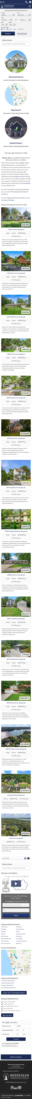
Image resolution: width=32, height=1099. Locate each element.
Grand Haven (4, 926)
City (18, 13)
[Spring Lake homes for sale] (16, 61)
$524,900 (25, 614)
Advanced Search (22, 33)
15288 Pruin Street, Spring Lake (16, 575)
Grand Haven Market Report (8, 980)
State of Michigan (8, 200)
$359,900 (25, 654)
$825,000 (25, 268)
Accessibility (27, 1095)
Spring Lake (19, 926)
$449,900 (24, 698)
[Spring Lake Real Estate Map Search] (16, 94)
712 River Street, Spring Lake (16, 229)
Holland (18, 931)
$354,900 (25, 225)
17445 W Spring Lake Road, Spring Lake (16, 531)
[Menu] (30, 6)
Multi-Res (21, 29)
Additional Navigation (16, 1057)
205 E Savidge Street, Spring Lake (16, 487)
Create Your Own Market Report (14, 993)
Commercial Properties (21, 941)
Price (2, 17)
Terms (4, 1097)
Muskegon (3, 929)
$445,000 (25, 483)
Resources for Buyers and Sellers (11, 1071)
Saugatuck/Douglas (20, 934)
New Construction (5, 943)
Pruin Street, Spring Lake (16, 838)
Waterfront (19, 943)
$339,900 (25, 393)
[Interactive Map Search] (16, 962)
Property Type (5, 27)
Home (3, 29)
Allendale (3, 931)
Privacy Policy (23, 1082)
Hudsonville (19, 936)
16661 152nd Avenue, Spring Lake (16, 397)
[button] (16, 883)
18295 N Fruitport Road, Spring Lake (16, 749)
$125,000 (25, 833)
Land (15, 29)
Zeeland (3, 934)
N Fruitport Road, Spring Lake (16, 795)
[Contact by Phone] (26, 1)
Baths (10, 22)
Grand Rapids (26, 183)
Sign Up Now (7, 1015)
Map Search (16, 110)
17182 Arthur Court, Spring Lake (16, 273)
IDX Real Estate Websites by (8, 1095)
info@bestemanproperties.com (16, 1067)
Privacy (9, 1097)
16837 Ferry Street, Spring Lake (16, 354)
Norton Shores (4, 936)
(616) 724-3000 (16, 1066)
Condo (9, 29)
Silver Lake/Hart (5, 941)
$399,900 (25, 570)
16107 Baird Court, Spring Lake (16, 438)
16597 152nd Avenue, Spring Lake (16, 659)
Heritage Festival (18, 176)
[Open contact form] (30, 1)
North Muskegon (20, 929)
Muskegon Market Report (7, 985)
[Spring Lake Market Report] (16, 127)
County (3, 13)
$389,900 (25, 349)
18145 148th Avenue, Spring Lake (16, 317)
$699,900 (25, 527)
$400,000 (25, 312)
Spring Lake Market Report (7, 983)
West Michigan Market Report (8, 987)
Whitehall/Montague (6, 938)
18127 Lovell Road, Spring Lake (16, 618)
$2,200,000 (25, 434)
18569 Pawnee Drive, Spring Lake (16, 703)
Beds (2, 22)
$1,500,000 (25, 744)
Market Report (16, 143)
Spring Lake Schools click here (16, 198)
